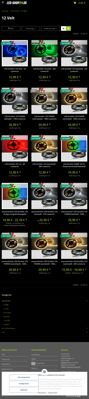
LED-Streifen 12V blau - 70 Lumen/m (15, 70)
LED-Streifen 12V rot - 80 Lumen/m (15, 165)
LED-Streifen (6, 301)
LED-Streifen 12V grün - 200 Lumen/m (44, 70)
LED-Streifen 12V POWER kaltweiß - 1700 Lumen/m (15, 117)
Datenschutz (52, 392)
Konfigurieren (24, 384)
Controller (7, 320)
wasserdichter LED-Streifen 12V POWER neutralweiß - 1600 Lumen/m (15, 262)
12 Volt (5, 305)
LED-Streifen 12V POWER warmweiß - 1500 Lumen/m (74, 117)
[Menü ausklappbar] (3, 1)
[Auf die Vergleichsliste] (18, 43)
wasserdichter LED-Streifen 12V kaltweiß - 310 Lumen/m (44, 212)
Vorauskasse (35, 354)
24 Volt (5, 309)
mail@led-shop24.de (73, 367)
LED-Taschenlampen (8, 328)
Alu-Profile (7, 313)
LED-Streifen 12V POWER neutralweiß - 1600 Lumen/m (44, 117)
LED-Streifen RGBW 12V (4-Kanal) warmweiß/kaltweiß (74, 165)
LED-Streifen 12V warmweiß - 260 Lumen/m (44, 165)
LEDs (3, 332)
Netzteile (6, 316)
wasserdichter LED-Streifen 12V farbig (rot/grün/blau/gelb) (15, 212)
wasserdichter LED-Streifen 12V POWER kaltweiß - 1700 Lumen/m (74, 213)
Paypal (33, 359)
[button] (79, 3)
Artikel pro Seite (49, 28)
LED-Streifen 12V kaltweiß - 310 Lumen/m (74, 70)
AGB (3, 354)
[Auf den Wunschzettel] (24, 43)
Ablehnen (23, 390)
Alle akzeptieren (24, 377)
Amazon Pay (39, 363)
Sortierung (29, 28)
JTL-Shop (77, 396)
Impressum (42, 392)
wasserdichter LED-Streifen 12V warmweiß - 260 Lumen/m (74, 262)
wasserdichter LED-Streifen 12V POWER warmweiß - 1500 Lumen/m (44, 262)
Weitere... (34, 368)
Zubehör (6, 324)
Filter (12, 28)
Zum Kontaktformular (68, 371)
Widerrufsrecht (7, 369)
